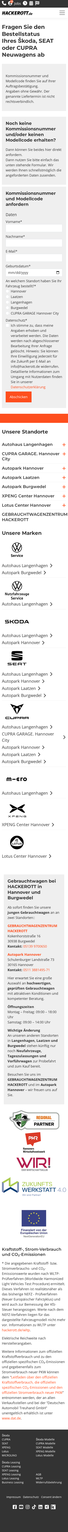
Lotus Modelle (45, 1455)
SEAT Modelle (44, 1447)
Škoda (6, 1435)
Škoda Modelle (45, 1439)
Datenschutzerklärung (28, 387)
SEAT (5, 1443)
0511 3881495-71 (36, 970)
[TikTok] (34, 1507)
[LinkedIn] (40, 1507)
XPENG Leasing (11, 1474)
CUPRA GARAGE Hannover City (35, 313)
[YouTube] (21, 1507)
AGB (38, 1474)
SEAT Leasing (10, 1470)
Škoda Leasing (11, 1462)
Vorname (14, 221)
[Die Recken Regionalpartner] (34, 1120)
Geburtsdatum (18, 266)
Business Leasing (13, 1482)
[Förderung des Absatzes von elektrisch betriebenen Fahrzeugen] (34, 1224)
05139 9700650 (35, 946)
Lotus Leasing (10, 1478)
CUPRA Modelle (45, 1443)
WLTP (39, 1478)
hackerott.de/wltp (16, 1330)
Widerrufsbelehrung (49, 1482)
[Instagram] (27, 1507)
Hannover (18, 291)
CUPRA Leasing (11, 1466)
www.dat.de (11, 1418)
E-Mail (11, 251)
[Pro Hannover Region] (34, 1142)
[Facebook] (14, 1507)
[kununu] (53, 1507)
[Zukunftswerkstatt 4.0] (34, 1187)
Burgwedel (19, 307)
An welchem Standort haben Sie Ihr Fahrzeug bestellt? (34, 283)
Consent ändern (51, 1497)
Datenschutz (16, 320)
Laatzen (17, 296)
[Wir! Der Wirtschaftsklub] (34, 1165)
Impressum (13, 1497)
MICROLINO (9, 1455)
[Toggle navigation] (62, 12)
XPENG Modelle (45, 1451)
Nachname (15, 236)
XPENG (6, 1447)
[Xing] (47, 1507)
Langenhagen (21, 302)
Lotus (5, 1451)
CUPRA (6, 1439)
